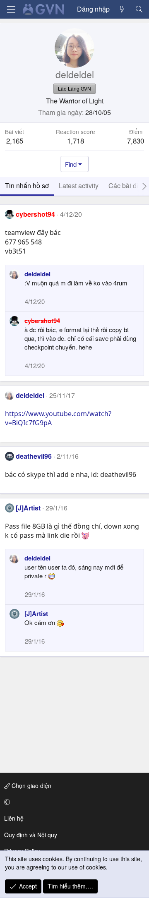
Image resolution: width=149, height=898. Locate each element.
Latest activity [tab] (79, 185)
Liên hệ (14, 818)
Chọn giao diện (30, 785)
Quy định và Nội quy (30, 835)
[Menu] (11, 9)
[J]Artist (28, 507)
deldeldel (37, 273)
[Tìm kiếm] (138, 9)
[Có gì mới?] (122, 9)
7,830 (135, 140)
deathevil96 (34, 456)
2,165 (14, 140)
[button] (73, 802)
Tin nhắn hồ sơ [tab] (27, 185)
